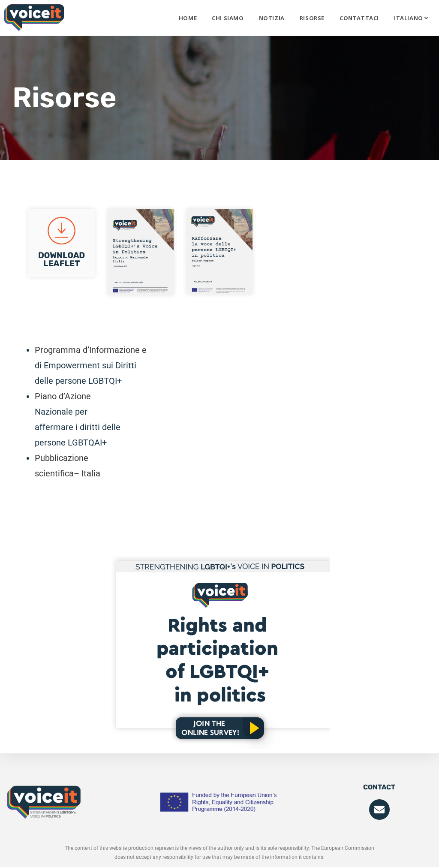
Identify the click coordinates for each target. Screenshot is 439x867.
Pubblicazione (61, 458)
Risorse (312, 18)
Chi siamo (228, 18)
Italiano (409, 18)
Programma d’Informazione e (91, 350)
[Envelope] (379, 809)
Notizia (272, 18)
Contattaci (359, 18)
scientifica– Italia (67, 473)
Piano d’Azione (63, 396)
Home (188, 18)
